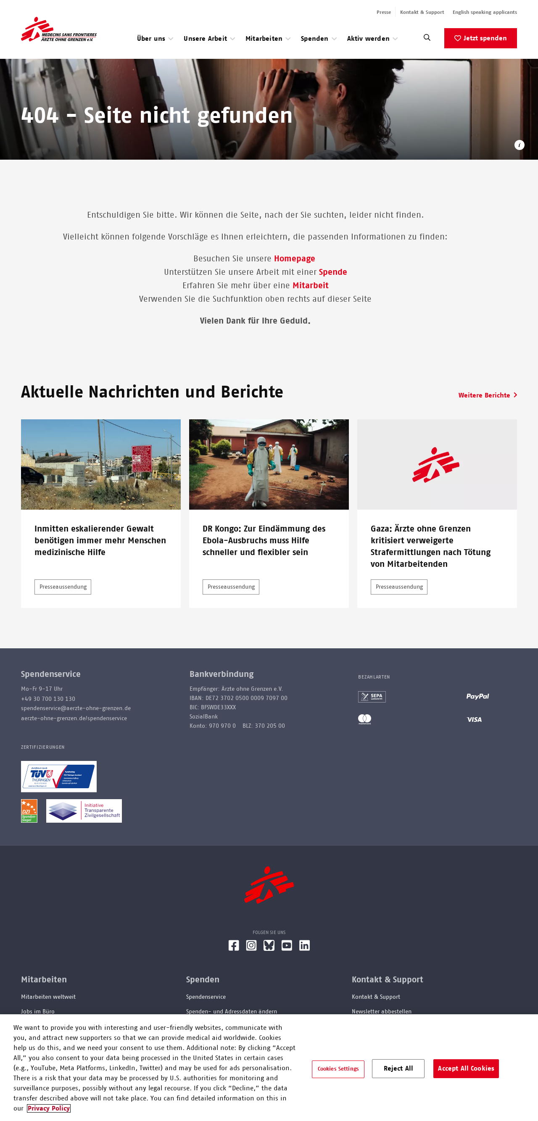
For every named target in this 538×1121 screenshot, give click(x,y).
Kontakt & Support (422, 12)
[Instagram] (251, 948)
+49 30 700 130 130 (48, 699)
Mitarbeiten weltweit (48, 997)
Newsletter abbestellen (381, 1012)
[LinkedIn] (304, 948)
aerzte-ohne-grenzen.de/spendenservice (74, 718)
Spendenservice (206, 997)
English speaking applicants (485, 12)
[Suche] (427, 39)
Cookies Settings (338, 1069)
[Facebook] (233, 948)
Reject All (399, 1068)
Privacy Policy (49, 1108)
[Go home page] (59, 29)
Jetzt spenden (485, 38)
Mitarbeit (311, 286)
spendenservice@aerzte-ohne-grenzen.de (76, 708)
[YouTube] (287, 948)
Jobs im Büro (38, 1012)
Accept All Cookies (466, 1068)
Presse (384, 12)
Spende (333, 272)
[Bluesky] (269, 948)
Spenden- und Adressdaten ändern (231, 1012)
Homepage (296, 259)
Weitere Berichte (484, 395)
